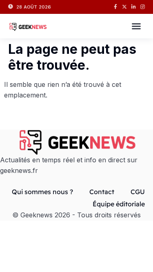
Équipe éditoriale (119, 204)
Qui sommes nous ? (42, 192)
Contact (101, 192)
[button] (136, 26)
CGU (138, 192)
